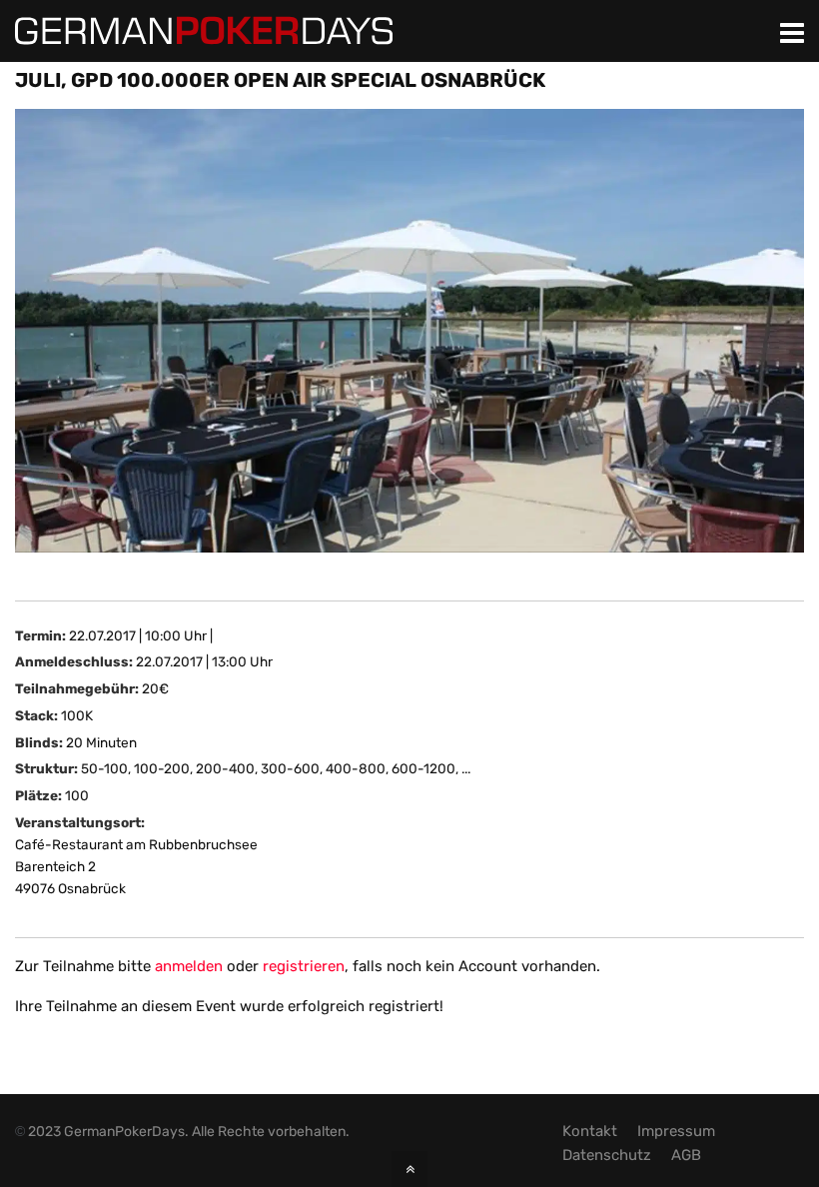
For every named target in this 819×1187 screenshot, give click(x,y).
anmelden (189, 966)
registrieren (304, 966)
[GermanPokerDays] (204, 33)
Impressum (676, 1131)
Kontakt (589, 1131)
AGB (686, 1155)
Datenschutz (606, 1155)
